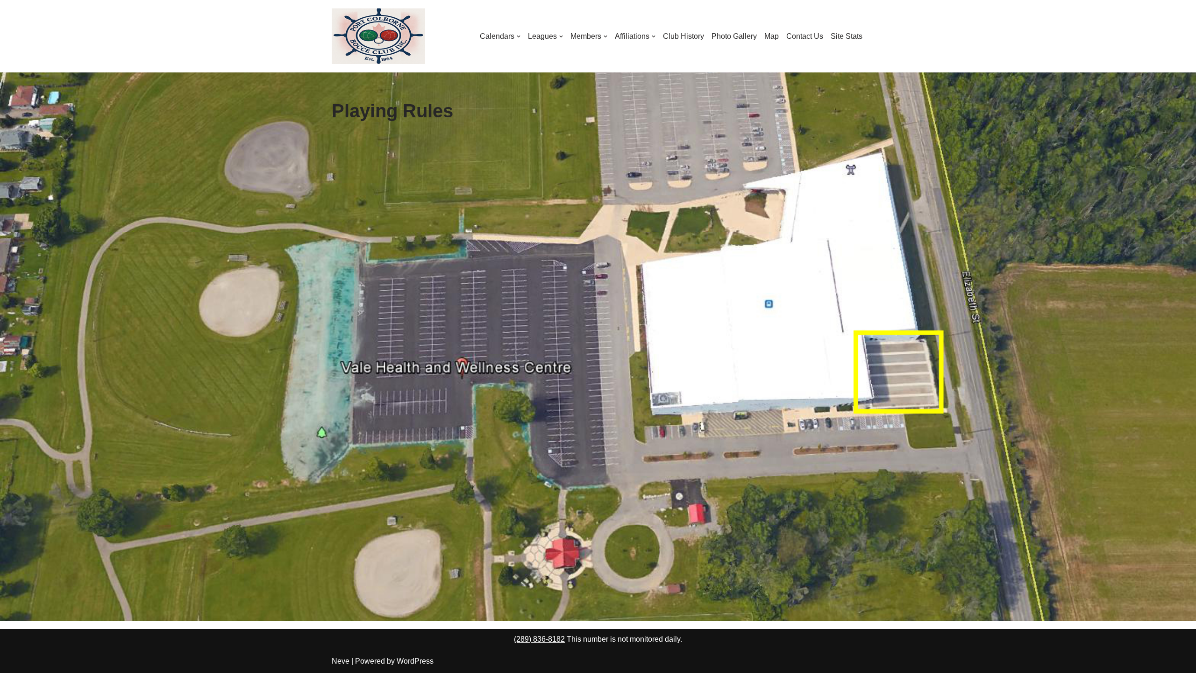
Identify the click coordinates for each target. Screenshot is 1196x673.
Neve (340, 661)
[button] (518, 36)
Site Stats (846, 36)
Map (771, 36)
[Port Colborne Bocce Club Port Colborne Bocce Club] (378, 36)
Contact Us (804, 36)
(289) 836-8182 (539, 639)
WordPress (415, 661)
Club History (683, 36)
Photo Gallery (734, 36)
